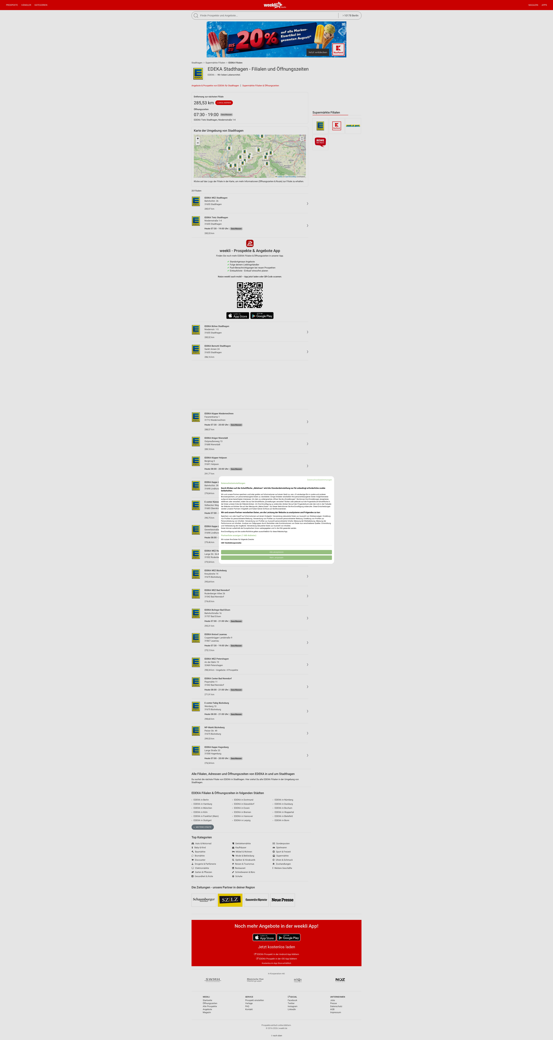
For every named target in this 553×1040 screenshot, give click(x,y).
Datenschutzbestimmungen (319, 480)
